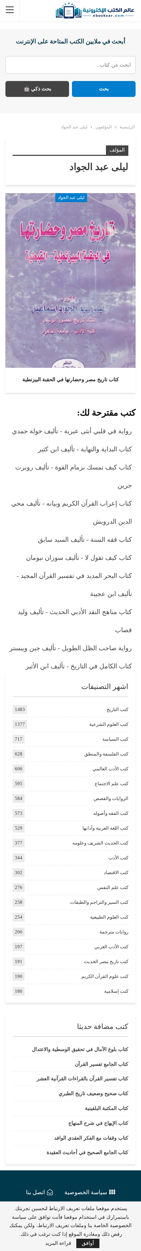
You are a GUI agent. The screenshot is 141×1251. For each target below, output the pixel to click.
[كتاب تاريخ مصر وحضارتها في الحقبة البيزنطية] (70, 280)
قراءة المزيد (58, 1243)
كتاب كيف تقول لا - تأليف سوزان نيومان (79, 557)
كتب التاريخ (117, 709)
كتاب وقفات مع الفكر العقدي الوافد (91, 1138)
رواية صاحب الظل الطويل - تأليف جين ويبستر (70, 648)
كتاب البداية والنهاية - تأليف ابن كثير (85, 449)
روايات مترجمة (113, 932)
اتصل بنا (35, 1192)
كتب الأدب (118, 857)
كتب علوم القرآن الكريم (104, 976)
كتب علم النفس (112, 887)
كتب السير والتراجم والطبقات (99, 902)
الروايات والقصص (111, 798)
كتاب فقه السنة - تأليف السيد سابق (85, 539)
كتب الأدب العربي (111, 946)
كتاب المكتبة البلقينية (106, 1108)
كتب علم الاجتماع (111, 783)
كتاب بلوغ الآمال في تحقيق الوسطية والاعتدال (80, 1049)
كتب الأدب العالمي (110, 768)
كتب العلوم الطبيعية (109, 917)
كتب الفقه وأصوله (110, 813)
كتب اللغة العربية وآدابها (105, 828)
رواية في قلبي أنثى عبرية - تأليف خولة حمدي (72, 431)
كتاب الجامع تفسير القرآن (101, 1064)
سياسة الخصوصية (85, 1192)
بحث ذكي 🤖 (37, 89)
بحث (104, 89)
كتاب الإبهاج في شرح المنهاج (98, 1123)
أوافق (88, 1243)
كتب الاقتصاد (116, 872)
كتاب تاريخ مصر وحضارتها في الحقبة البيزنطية (70, 379)
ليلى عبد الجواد (71, 197)
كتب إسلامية (116, 991)
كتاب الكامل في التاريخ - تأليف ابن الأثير (79, 666)
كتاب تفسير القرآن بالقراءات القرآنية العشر (82, 1078)
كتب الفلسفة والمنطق (106, 754)
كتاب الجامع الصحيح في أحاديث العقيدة (87, 1152)
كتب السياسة (115, 739)
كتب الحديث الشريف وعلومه (100, 843)
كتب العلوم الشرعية (108, 724)
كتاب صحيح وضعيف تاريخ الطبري (93, 1093)
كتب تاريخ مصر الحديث (106, 961)
